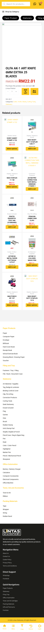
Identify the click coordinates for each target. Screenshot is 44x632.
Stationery (27, 18)
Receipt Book (7, 350)
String (5, 513)
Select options (12, 149)
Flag (4, 411)
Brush (5, 421)
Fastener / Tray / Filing (11, 370)
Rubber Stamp (8, 425)
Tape (4, 506)
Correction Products (10, 397)
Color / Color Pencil (9, 445)
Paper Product (11, 18)
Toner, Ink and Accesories (13, 488)
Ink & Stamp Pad (8, 428)
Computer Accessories (11, 476)
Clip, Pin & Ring (8, 394)
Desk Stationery (8, 404)
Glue (4, 418)
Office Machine (8, 483)
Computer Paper (8, 336)
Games (5, 415)
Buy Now (34, 91)
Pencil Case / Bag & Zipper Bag (13, 435)
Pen (4, 439)
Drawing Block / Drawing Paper (14, 357)
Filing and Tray (9, 366)
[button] (22, 626)
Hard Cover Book (9, 347)
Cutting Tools (31, 102)
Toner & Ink (7, 493)
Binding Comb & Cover (10, 391)
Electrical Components (11, 479)
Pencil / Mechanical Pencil (12, 456)
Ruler (4, 442)
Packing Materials (10, 501)
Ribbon (5, 496)
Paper (5, 333)
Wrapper (6, 509)
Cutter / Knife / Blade (19, 102)
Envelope (6, 340)
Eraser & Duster (8, 408)
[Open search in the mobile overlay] (16, 4)
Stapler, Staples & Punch (11, 432)
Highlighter (6, 449)
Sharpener (6, 459)
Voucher (6, 360)
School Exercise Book (10, 354)
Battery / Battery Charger (12, 469)
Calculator (6, 472)
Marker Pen (7, 452)
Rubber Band (7, 516)
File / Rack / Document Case (12, 374)
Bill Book (6, 343)
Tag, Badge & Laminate (11, 387)
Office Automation (10, 464)
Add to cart (25, 91)
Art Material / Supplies (10, 384)
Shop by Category (12, 12)
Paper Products (9, 328)
